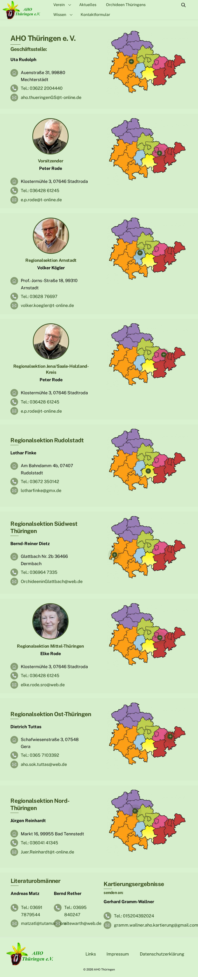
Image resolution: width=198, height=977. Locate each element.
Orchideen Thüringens (126, 4)
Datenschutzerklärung (162, 953)
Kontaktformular (95, 14)
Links (90, 953)
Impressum (117, 953)
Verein (59, 4)
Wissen (59, 14)
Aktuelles (87, 4)
